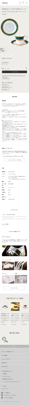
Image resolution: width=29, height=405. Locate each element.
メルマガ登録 (4, 355)
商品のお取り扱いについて (7, 87)
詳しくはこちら (14, 288)
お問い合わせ (4, 362)
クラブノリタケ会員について (7, 351)
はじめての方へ (4, 366)
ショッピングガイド (5, 359)
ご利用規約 (5, 373)
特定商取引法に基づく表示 (7, 379)
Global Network (6, 78)
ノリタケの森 (3, 386)
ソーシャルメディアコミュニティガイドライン (11, 381)
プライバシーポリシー (7, 376)
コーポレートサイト (5, 388)
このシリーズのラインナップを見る (14, 160)
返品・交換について (5, 89)
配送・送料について (5, 84)
